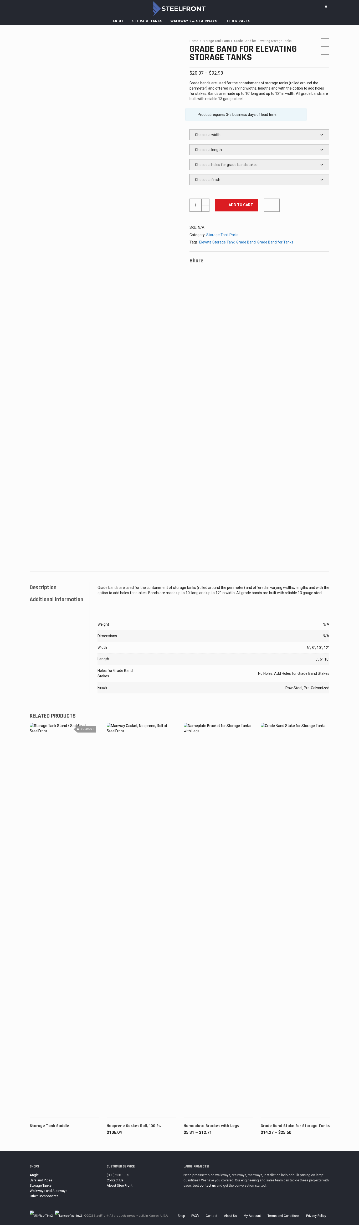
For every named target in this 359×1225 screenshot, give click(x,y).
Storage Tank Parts (216, 41)
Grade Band (246, 242)
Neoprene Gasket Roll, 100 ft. (134, 1126)
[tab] (60, 588)
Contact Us (115, 1180)
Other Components (44, 1196)
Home (193, 41)
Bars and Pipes (41, 1180)
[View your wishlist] (333, 8)
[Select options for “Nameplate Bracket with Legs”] (196, 1105)
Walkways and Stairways (48, 1191)
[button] (119, 1105)
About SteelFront (119, 1185)
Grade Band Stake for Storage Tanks (295, 1126)
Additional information (56, 599)
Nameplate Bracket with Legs (211, 1126)
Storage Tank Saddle (49, 1126)
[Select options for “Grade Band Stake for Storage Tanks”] (273, 1105)
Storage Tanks (41, 1185)
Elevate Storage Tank (217, 242)
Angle (34, 1175)
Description (43, 587)
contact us (208, 1185)
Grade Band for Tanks (275, 242)
